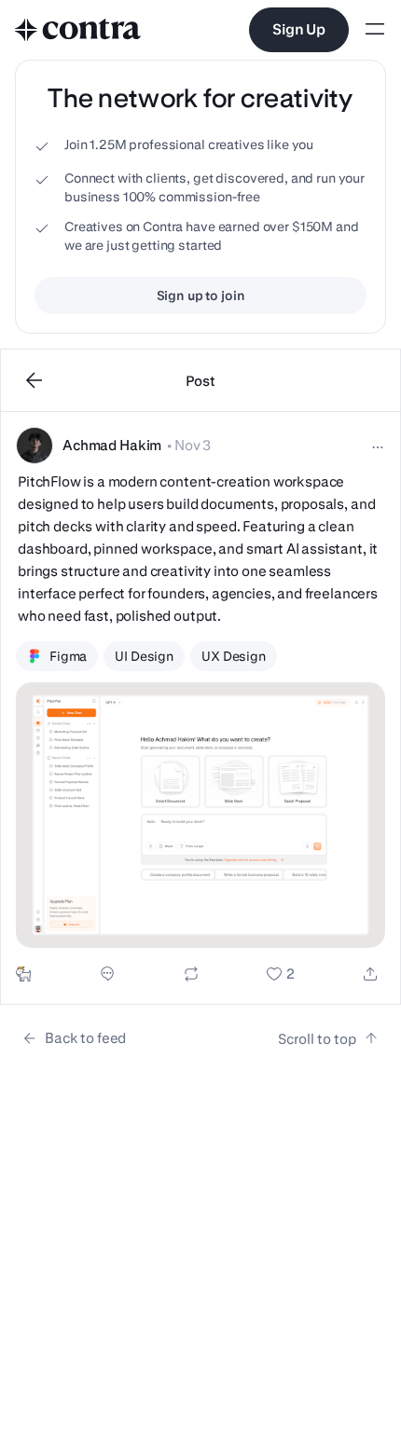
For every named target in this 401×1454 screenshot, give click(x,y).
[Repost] (191, 974)
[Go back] (34, 380)
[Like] (280, 974)
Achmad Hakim (111, 445)
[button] (200, 708)
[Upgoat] (23, 974)
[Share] (370, 974)
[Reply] (107, 974)
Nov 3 (192, 445)
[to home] (78, 30)
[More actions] (377, 447)
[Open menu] (375, 30)
